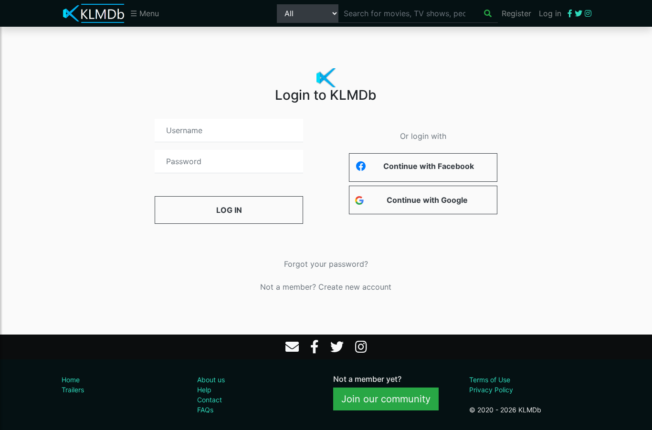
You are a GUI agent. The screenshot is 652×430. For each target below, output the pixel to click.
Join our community (386, 399)
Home (71, 380)
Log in (550, 13)
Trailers (73, 390)
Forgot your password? (326, 264)
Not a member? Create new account (325, 287)
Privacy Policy (491, 390)
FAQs (205, 410)
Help (204, 390)
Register (516, 13)
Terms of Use (489, 380)
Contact (209, 400)
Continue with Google (427, 200)
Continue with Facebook (428, 166)
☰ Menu (144, 13)
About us (211, 380)
